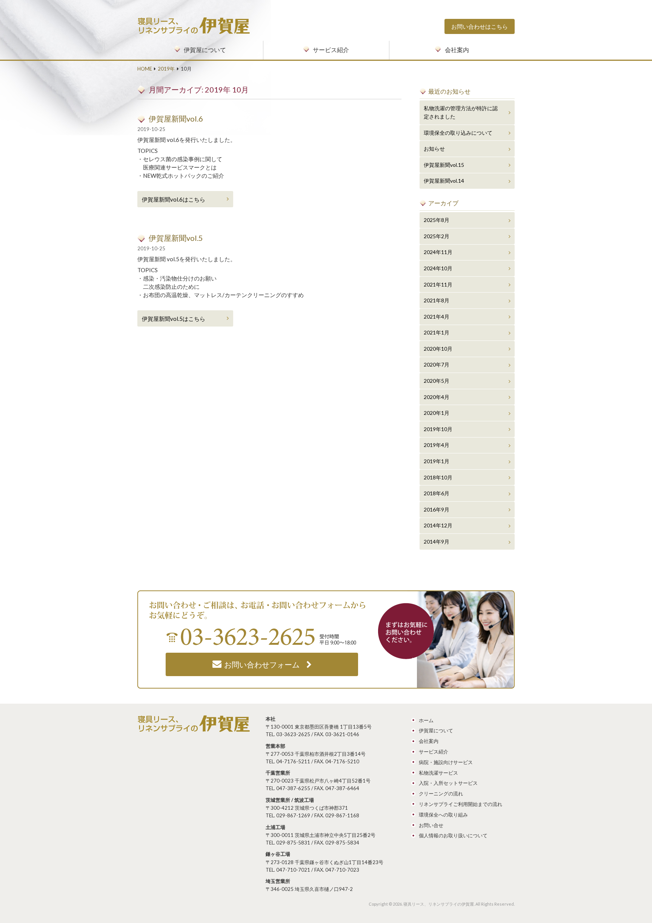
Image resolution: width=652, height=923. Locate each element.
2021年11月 (438, 284)
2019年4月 (436, 445)
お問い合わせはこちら (479, 26)
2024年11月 (438, 252)
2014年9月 (436, 541)
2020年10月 (438, 348)
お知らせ (434, 148)
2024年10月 (438, 268)
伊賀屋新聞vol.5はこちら (173, 318)
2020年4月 (436, 397)
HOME (144, 69)
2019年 (166, 69)
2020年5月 (436, 381)
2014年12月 (438, 525)
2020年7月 (436, 364)
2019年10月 (438, 429)
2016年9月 (436, 509)
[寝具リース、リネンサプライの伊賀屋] (194, 21)
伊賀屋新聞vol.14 (444, 180)
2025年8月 (436, 220)
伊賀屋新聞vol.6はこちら (173, 199)
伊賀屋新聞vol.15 (444, 165)
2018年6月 (436, 493)
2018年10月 (438, 477)
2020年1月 (436, 413)
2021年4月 (436, 316)
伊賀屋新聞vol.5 (176, 237)
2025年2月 (436, 236)
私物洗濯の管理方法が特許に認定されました (461, 112)
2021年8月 (436, 300)
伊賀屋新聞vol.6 (176, 118)
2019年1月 (436, 461)
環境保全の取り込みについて (458, 132)
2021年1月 (436, 332)
